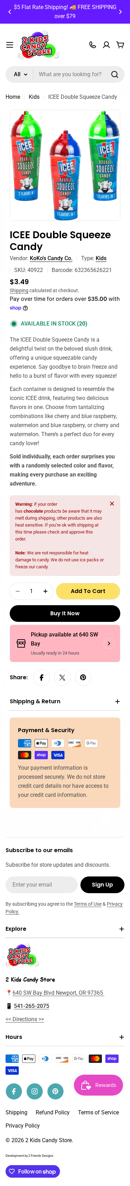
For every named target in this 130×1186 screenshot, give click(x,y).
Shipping (19, 291)
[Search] (115, 74)
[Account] (106, 45)
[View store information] (108, 643)
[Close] (112, 503)
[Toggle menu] (10, 45)
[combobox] (65, 74)
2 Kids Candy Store (48, 1140)
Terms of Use (88, 904)
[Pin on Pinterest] (83, 677)
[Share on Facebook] (41, 677)
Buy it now (65, 613)
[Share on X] (62, 677)
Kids (34, 97)
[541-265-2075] (92, 45)
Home (13, 97)
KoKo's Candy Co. (51, 258)
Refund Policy (53, 1112)
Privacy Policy (23, 1125)
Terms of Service (98, 1112)
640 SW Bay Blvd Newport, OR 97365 (58, 992)
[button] (10, 12)
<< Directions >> (25, 1019)
